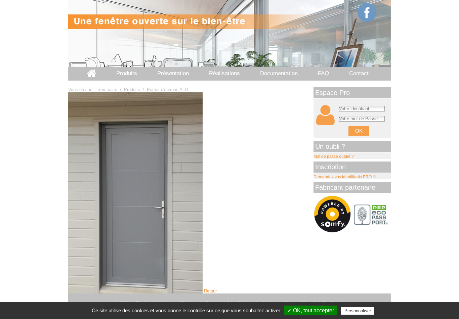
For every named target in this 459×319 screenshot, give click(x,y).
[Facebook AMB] (367, 12)
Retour (210, 290)
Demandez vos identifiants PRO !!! (345, 177)
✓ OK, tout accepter (310, 310)
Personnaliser (357, 310)
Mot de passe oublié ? (334, 156)
